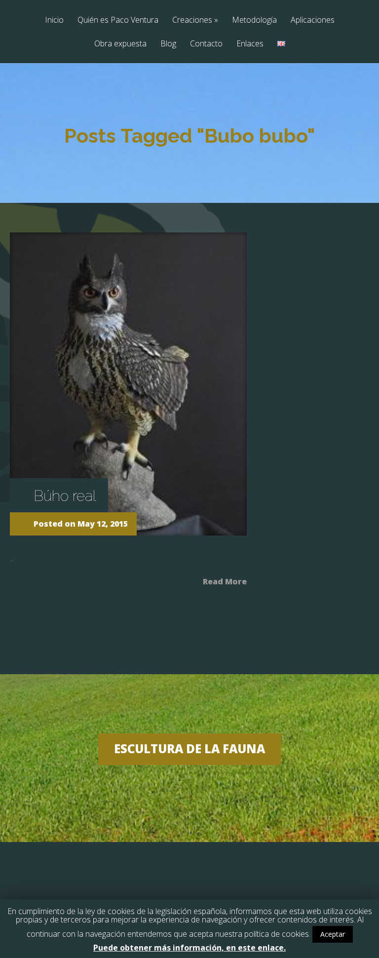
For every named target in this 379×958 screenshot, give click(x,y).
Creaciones (195, 20)
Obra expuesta (120, 44)
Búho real (65, 495)
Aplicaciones (313, 20)
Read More (225, 580)
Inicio (54, 20)
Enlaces (250, 44)
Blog (168, 44)
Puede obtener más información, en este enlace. (189, 948)
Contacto (206, 44)
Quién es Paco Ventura (117, 20)
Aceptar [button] (332, 934)
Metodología (254, 20)
